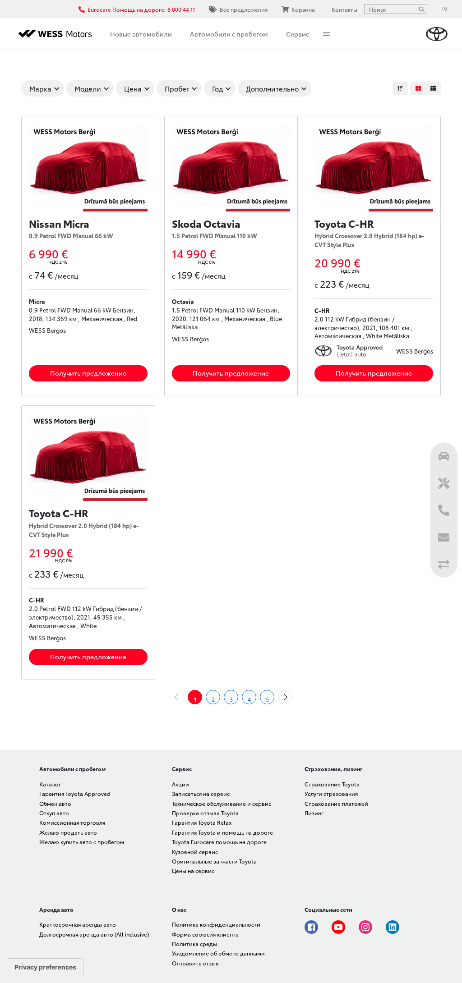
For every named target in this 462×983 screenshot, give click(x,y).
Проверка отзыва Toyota (205, 813)
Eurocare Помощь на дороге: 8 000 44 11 (141, 9)
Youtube (338, 927)
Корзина (303, 9)
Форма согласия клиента (205, 934)
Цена (133, 88)
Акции (180, 784)
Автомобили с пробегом (229, 33)
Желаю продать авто (68, 832)
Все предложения (244, 9)
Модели (87, 88)
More (326, 34)
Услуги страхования (331, 793)
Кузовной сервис (195, 851)
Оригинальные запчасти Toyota (214, 861)
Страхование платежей (336, 803)
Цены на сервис (193, 870)
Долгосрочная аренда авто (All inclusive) (94, 934)
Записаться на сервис (201, 793)
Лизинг (314, 813)
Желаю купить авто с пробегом (81, 841)
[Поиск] (421, 9)
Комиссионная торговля (72, 822)
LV (444, 9)
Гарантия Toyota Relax (201, 822)
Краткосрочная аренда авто (77, 924)
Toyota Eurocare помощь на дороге (219, 841)
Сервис (297, 33)
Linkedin (392, 927)
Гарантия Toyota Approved (75, 793)
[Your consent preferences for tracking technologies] (45, 967)
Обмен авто (55, 803)
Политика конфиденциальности (216, 924)
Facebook (311, 927)
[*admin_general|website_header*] (437, 34)
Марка (40, 88)
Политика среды (194, 943)
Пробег (177, 88)
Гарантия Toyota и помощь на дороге (222, 832)
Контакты (344, 9)
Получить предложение (88, 372)
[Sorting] (400, 88)
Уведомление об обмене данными (218, 953)
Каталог (50, 784)
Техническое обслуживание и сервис (221, 803)
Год (217, 88)
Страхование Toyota (332, 784)
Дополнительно (272, 88)
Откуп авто (54, 813)
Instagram (365, 927)
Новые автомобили (141, 33)
